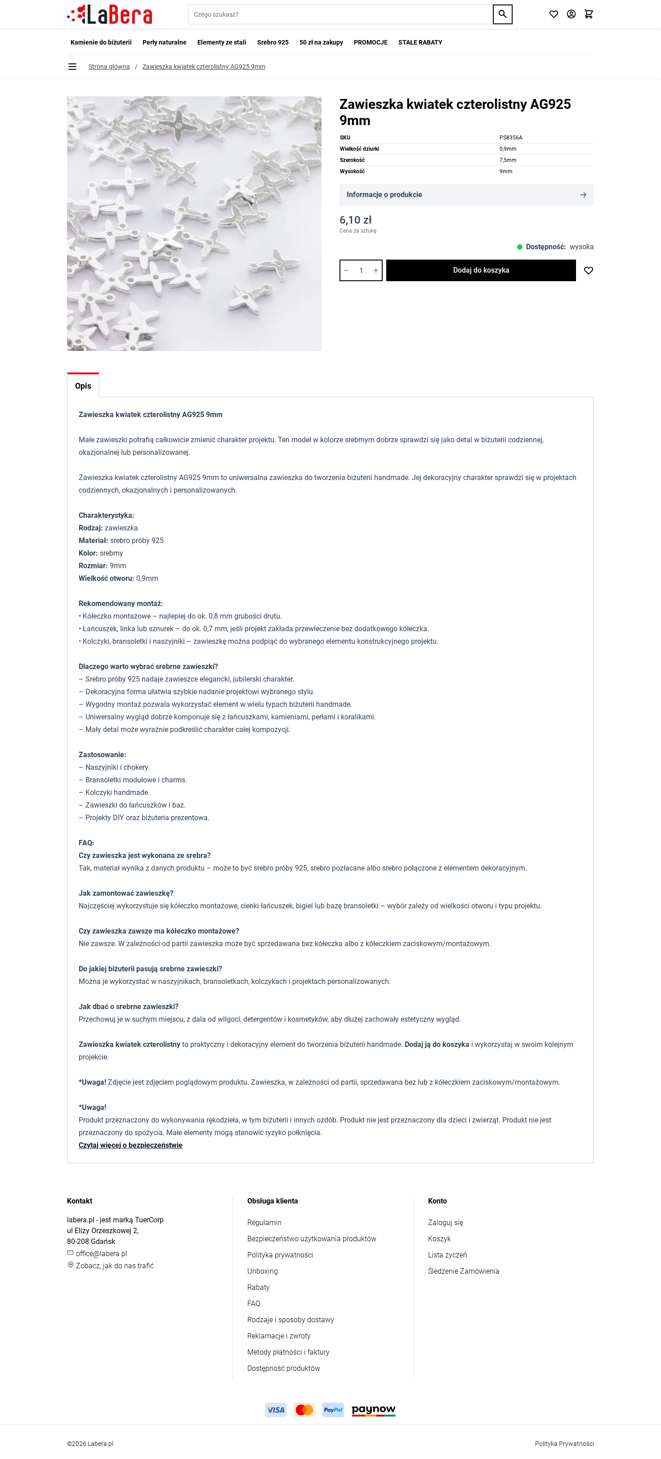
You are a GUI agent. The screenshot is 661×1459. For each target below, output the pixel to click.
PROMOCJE (371, 42)
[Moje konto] (571, 14)
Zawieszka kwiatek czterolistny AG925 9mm (204, 66)
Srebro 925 (273, 42)
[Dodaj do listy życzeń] (588, 270)
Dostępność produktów (283, 1368)
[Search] (503, 14)
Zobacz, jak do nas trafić (114, 1265)
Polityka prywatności (280, 1255)
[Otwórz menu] (72, 66)
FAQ (253, 1303)
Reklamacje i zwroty (279, 1336)
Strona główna (109, 66)
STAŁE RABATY (420, 42)
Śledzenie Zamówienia (464, 1271)
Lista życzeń (447, 1255)
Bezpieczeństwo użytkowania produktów (311, 1239)
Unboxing (262, 1271)
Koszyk (439, 1239)
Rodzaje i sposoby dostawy (290, 1319)
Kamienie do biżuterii (101, 42)
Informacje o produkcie (384, 194)
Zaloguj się (445, 1222)
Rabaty (258, 1287)
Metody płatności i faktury (288, 1352)
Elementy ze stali (221, 42)
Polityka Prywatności (564, 1443)
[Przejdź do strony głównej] (109, 14)
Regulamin (264, 1222)
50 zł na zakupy (321, 42)
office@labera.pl (100, 1253)
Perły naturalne (165, 42)
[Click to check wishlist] (554, 14)
